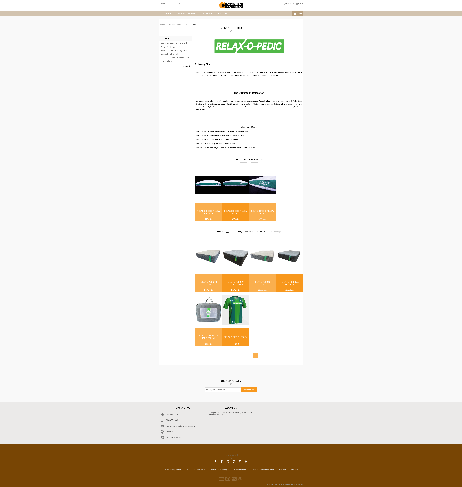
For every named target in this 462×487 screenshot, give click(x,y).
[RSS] (246, 462)
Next (255, 355)
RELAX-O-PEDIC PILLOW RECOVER (208, 212)
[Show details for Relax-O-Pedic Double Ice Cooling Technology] (208, 310)
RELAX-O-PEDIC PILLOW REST (262, 212)
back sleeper (170, 43)
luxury (172, 47)
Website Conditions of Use (262, 470)
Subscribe (249, 390)
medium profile (167, 50)
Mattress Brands (188, 14)
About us (282, 470)
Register (290, 4)
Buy (218, 182)
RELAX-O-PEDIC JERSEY (235, 337)
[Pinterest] (234, 462)
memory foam (181, 50)
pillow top (179, 54)
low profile (165, 47)
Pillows (207, 14)
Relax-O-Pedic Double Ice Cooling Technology (208, 337)
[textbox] (168, 4)
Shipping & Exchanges (219, 470)
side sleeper (166, 58)
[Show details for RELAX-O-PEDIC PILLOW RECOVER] (208, 185)
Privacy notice (240, 470)
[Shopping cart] (295, 13)
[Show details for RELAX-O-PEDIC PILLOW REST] (262, 185)
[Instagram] (240, 462)
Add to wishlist (218, 176)
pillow (172, 54)
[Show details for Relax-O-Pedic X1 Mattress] (289, 256)
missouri (164, 54)
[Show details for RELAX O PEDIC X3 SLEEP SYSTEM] (235, 256)
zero (187, 58)
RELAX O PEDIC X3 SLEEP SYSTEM (235, 283)
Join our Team (199, 470)
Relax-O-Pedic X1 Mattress (290, 283)
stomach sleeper (178, 58)
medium (179, 47)
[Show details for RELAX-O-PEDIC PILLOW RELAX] (235, 185)
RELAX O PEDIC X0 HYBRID (263, 283)
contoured (181, 43)
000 (162, 43)
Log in (300, 4)
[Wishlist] (300, 13)
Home (162, 25)
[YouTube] (228, 462)
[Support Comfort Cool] (262, 256)
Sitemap (294, 470)
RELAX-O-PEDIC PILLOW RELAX (235, 212)
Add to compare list (218, 171)
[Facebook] (222, 462)
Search (180, 4)
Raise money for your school (176, 470)
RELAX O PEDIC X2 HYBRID (208, 283)
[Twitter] (216, 462)
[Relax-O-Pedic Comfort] (208, 256)
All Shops (167, 14)
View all (186, 66)
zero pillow (166, 61)
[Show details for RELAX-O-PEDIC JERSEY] (235, 310)
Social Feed (224, 14)
